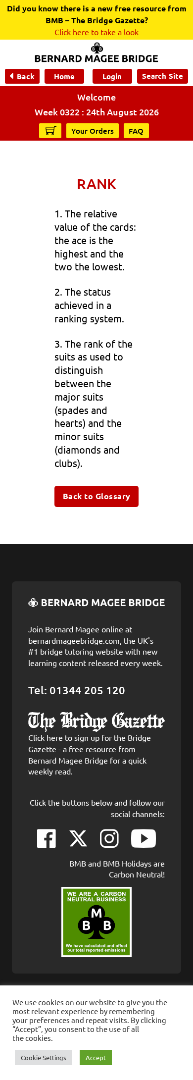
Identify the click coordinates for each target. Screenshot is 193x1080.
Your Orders (92, 131)
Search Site (162, 76)
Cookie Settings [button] (43, 1057)
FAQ (136, 131)
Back (25, 76)
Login (112, 76)
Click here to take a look (96, 32)
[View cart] (51, 130)
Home (64, 76)
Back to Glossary (97, 496)
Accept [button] (96, 1057)
